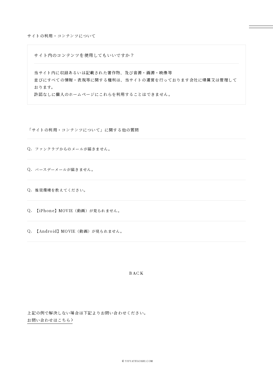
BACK (136, 273)
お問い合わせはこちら (48, 320)
